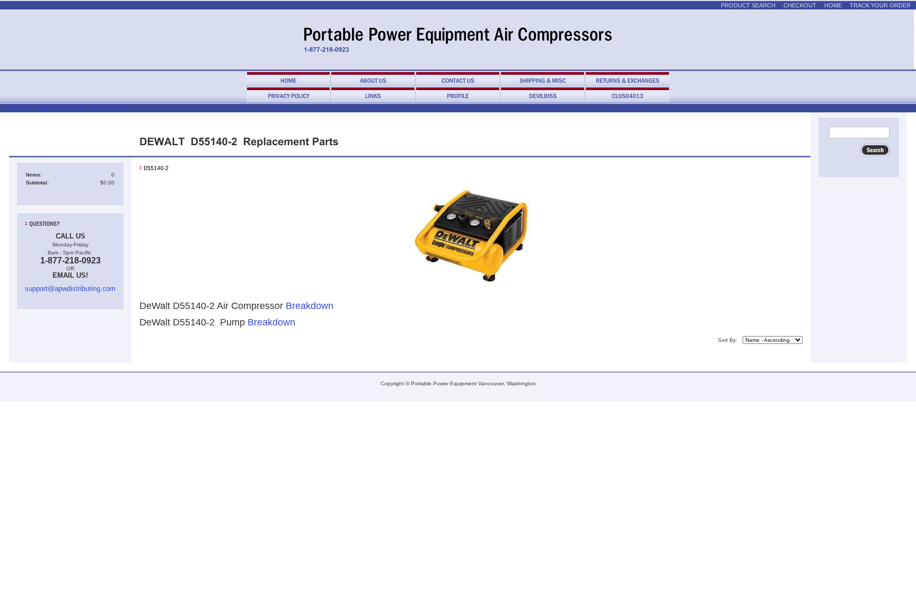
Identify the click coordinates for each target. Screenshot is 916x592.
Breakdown (309, 306)
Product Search (748, 5)
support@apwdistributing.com (70, 289)
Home (833, 5)
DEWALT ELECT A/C (62, 108)
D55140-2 (112, 108)
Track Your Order (880, 5)
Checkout (799, 5)
